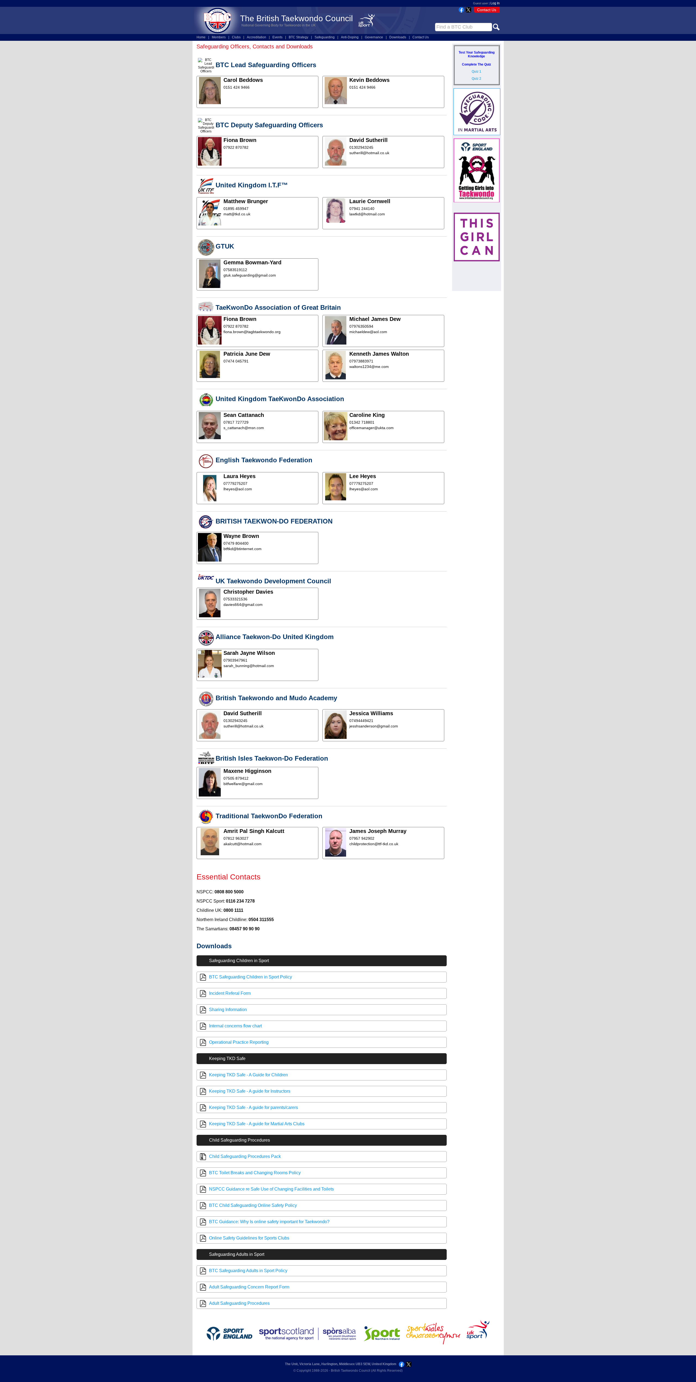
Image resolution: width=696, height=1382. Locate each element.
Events (277, 37)
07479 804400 (235, 543)
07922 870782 (235, 147)
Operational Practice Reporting (239, 1042)
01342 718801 (361, 422)
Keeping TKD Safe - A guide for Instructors (249, 1091)
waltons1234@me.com (369, 366)
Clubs (236, 37)
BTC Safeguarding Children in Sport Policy (250, 977)
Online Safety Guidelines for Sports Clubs (249, 1238)
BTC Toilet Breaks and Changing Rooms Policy (255, 1172)
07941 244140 (361, 208)
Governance (374, 37)
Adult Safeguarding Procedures (239, 1303)
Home (201, 37)
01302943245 (361, 147)
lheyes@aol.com (237, 489)
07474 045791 (235, 361)
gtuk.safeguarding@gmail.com (249, 275)
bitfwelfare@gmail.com (243, 784)
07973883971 (361, 361)
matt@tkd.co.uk (236, 214)
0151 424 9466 (236, 87)
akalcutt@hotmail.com (242, 844)
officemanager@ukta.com (371, 428)
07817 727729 (235, 422)
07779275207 (235, 483)
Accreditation (256, 37)
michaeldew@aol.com (368, 332)
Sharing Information (228, 1009)
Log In (495, 3)
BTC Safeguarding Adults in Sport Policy (248, 1270)
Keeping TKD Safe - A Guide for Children (248, 1075)
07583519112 (235, 270)
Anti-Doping (350, 37)
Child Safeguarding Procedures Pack (245, 1156)
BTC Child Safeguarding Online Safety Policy (253, 1205)
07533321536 (235, 599)
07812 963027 (235, 838)
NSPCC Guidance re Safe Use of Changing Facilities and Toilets (271, 1189)
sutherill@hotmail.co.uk (369, 153)
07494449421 (361, 720)
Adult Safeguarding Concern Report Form (249, 1287)
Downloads (397, 37)
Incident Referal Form (230, 993)
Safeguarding (325, 37)
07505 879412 (235, 778)
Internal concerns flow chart (235, 1026)
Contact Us (486, 10)
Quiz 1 (476, 71)
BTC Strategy (298, 37)
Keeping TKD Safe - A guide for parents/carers (253, 1107)
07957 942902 (361, 838)
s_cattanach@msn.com (243, 428)
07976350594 (361, 326)
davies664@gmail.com (243, 604)
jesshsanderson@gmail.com (373, 726)
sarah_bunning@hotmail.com (248, 666)
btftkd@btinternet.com (242, 549)
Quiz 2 (476, 78)
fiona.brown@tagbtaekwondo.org (252, 332)
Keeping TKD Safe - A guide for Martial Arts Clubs (256, 1123)
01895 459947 (235, 208)
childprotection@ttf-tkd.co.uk (373, 844)
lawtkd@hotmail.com (367, 214)
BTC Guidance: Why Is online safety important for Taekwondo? (269, 1221)
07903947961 (235, 660)
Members (219, 37)
